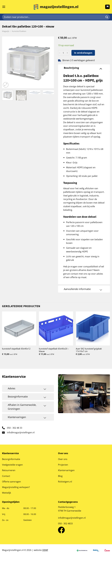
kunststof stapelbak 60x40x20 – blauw (54, 350)
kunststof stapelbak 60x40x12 (16, 348)
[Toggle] (101, 68)
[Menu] (3, 6)
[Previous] (6, 62)
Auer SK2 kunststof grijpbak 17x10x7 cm (89, 350)
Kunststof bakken (19, 31)
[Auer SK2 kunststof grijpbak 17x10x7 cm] (93, 328)
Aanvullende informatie (77, 289)
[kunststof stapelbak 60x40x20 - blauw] (56, 328)
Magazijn (5, 31)
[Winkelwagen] (107, 7)
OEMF (45, 550)
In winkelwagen (83, 52)
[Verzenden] (106, 17)
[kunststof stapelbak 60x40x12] (19, 328)
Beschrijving (71, 67)
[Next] (49, 62)
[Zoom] (5, 85)
